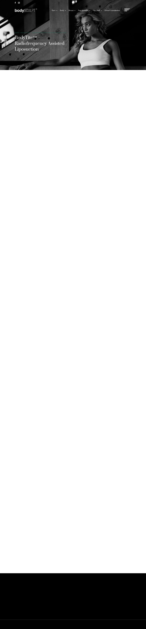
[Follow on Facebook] (15, 2)
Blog (129, 624)
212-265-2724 (110, 3)
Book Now (125, 3)
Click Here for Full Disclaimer (59, 610)
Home (17, 32)
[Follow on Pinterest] (22, 595)
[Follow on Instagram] (19, 2)
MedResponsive (85, 624)
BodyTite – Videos (23, 291)
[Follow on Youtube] (33, 595)
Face (53, 10)
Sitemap (100, 624)
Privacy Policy (108, 624)
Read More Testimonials (74, 486)
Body (62, 10)
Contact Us (110, 586)
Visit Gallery (125, 149)
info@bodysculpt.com (77, 406)
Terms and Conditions (120, 624)
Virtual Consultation (112, 10)
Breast (71, 10)
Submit (127, 562)
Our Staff (96, 10)
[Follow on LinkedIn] (30, 595)
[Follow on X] (19, 595)
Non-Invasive (83, 10)
